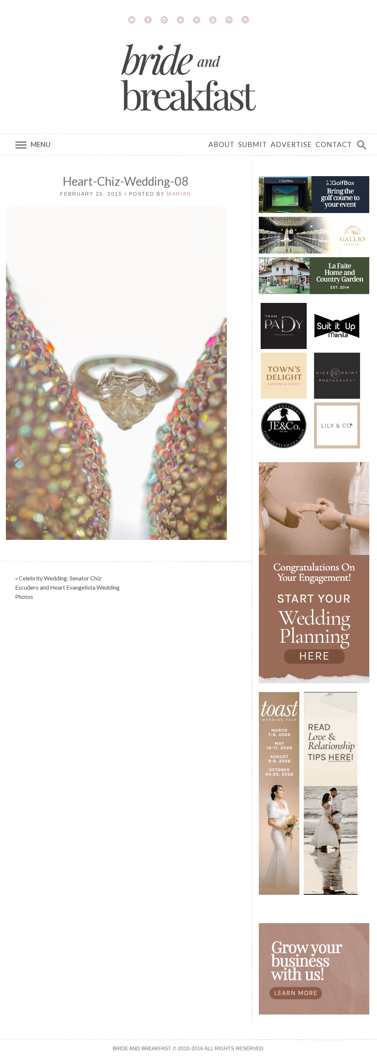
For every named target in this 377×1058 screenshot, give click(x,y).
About (221, 144)
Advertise (291, 144)
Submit (252, 144)
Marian (179, 194)
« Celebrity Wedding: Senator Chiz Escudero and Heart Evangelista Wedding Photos (67, 587)
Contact (334, 144)
